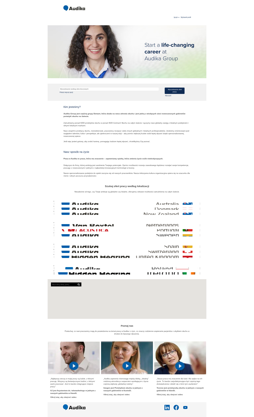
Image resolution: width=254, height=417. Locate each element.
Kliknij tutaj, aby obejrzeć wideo (63, 397)
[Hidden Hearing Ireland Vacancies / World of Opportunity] (54, 273)
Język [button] (176, 17)
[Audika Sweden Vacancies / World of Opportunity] (54, 235)
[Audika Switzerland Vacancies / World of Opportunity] (54, 252)
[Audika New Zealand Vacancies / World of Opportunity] (54, 214)
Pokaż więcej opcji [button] (66, 92)
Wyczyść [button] (168, 96)
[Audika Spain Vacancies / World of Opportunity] (54, 247)
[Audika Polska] (54, 268)
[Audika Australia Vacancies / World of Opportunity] (54, 204)
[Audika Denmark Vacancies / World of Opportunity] (54, 209)
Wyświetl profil (186, 17)
